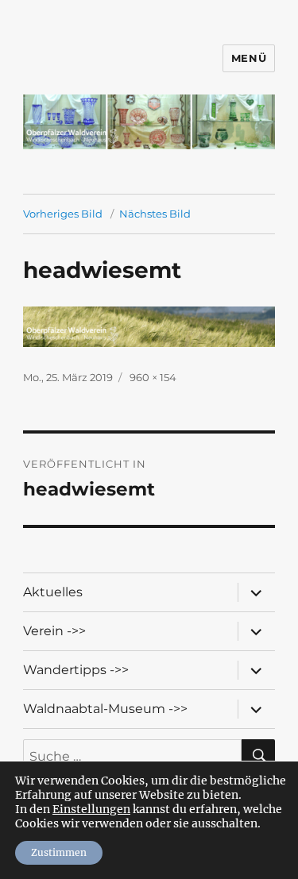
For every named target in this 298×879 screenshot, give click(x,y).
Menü (248, 58)
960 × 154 (153, 377)
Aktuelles (53, 591)
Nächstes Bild (155, 213)
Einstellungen (91, 809)
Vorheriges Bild (63, 213)
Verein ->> (54, 630)
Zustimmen (59, 852)
